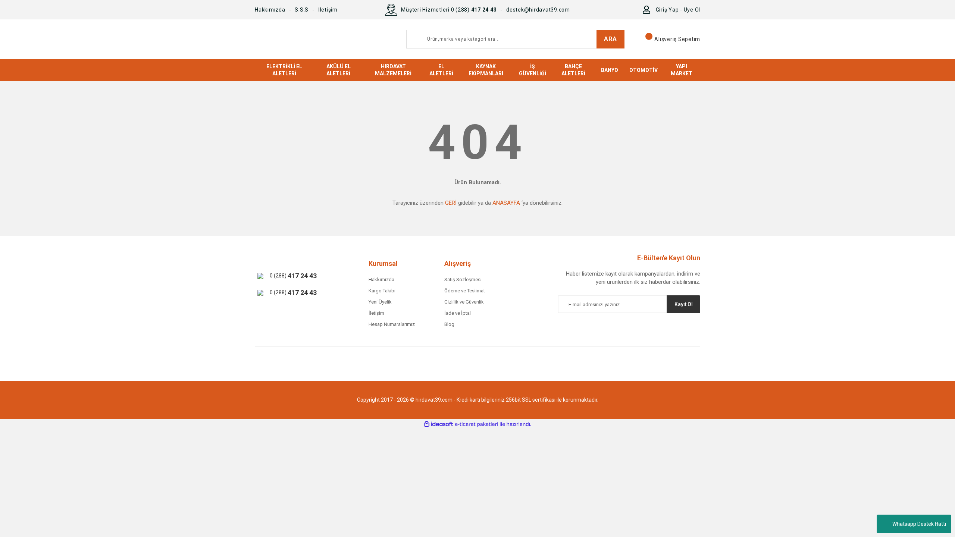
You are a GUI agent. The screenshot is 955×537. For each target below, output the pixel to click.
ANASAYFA (506, 203)
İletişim (328, 10)
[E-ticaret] (476, 424)
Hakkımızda (270, 10)
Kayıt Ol (683, 304)
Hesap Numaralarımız (392, 324)
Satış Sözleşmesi (463, 279)
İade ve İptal (457, 313)
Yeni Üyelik (380, 302)
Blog (449, 324)
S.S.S (302, 10)
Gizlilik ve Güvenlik (464, 302)
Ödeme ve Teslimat (464, 290)
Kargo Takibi (382, 290)
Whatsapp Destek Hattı (919, 524)
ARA (610, 39)
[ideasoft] (438, 424)
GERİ (451, 203)
